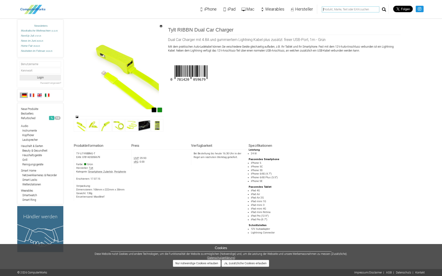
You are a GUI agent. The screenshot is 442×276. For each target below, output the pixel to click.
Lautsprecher (29, 139)
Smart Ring (28, 199)
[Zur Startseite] (34, 9)
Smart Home (28, 170)
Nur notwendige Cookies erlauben (196, 263)
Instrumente (29, 130)
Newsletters (41, 25)
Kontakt (420, 272)
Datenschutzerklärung (221, 257)
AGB (389, 272)
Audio (24, 126)
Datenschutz (403, 272)
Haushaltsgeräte (31, 155)
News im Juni (32, 40)
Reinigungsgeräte (32, 164)
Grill (24, 159)
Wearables (27, 190)
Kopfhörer (27, 135)
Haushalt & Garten (32, 146)
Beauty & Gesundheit (34, 150)
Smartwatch (29, 195)
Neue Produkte (29, 109)
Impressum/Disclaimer (368, 272)
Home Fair (30, 45)
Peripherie (120, 171)
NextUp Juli (31, 35)
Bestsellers (27, 113)
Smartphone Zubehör (100, 171)
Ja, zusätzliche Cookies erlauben (245, 263)
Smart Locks (29, 179)
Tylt (91, 168)
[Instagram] (420, 9)
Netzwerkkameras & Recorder (39, 175)
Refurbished (40, 118)
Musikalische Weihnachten (39, 30)
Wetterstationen (31, 184)
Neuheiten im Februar (36, 50)
